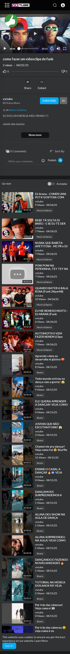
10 (52, 48)
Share (27, 88)
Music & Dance (18, 109)
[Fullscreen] (65, 48)
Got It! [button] (9, 645)
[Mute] (58, 48)
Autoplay (62, 183)
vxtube (8, 99)
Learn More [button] (41, 640)
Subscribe (49, 100)
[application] (35, 33)
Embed (42, 88)
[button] (63, 5)
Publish (53, 160)
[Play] (5, 48)
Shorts (40, 372)
